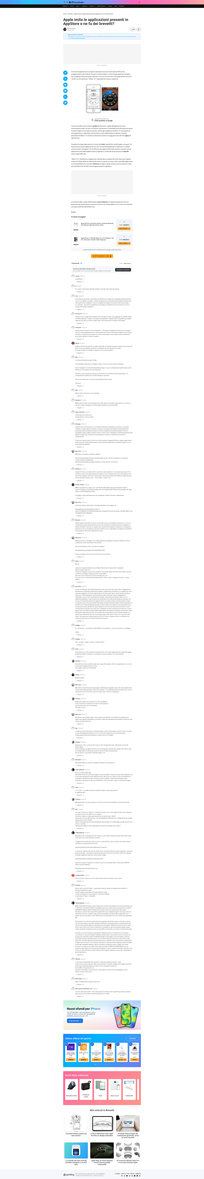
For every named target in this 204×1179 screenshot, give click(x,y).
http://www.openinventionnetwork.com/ (86, 868)
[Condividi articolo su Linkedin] (65, 85)
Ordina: (121, 263)
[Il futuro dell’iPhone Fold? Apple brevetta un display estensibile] (102, 1123)
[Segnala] (83, 282)
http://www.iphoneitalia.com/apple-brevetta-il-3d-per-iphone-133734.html (96, 462)
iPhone (65, 6)
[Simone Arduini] (65, 29)
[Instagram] (129, 1176)
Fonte (73, 212)
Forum (110, 6)
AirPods (84, 6)
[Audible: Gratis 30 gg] (83, 1046)
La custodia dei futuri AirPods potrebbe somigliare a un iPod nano (76, 1162)
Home (65, 14)
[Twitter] (124, 1176)
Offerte (121, 6)
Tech (115, 6)
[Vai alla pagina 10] (109, 1064)
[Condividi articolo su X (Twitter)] (65, 79)
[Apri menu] (85, 2)
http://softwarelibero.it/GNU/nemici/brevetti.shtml (89, 859)
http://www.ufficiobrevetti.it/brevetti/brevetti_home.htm (91, 847)
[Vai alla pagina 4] (100, 1064)
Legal (128, 1173)
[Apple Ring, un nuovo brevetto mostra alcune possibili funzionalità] (102, 1150)
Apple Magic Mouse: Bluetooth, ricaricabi (122, 1054)
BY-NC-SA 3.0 (89, 1175)
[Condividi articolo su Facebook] (65, 73)
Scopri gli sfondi (74, 1021)
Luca (77, 564)
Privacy (132, 1173)
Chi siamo (117, 1173)
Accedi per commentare (123, 269)
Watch (92, 6)
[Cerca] (67, 2)
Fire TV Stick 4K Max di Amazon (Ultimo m (109, 1054)
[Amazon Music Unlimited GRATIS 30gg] (71, 1046)
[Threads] (132, 1176)
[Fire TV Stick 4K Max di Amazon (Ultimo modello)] (109, 1046)
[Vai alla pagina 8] (106, 1064)
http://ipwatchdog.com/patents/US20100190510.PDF (90, 550)
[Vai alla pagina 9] (107, 1064)
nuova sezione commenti (78, 38)
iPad (71, 6)
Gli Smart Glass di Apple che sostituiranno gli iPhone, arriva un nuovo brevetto (128, 1135)
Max (77, 403)
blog (111, 135)
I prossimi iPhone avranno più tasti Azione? (76, 1135)
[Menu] (64, 2)
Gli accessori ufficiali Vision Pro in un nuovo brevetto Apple (128, 1161)
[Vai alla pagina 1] (96, 1064)
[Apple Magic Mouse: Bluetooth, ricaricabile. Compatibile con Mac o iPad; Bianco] (122, 1046)
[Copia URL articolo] (65, 103)
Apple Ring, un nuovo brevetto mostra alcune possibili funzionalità (102, 1162)
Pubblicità (138, 1173)
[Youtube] (127, 1176)
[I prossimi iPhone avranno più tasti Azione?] (76, 1123)
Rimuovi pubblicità (102, 65)
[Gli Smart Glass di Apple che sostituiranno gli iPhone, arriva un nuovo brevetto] (128, 1123)
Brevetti (70, 14)
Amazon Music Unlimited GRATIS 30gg (70, 1054)
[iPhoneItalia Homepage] (76, 2)
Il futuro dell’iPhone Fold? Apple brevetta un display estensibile (102, 1135)
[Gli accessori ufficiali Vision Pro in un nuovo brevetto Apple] (128, 1150)
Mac (77, 6)
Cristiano (79, 688)
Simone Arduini (71, 28)
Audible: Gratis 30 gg (83, 1053)
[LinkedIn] (137, 1176)
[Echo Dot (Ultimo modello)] (135, 1046)
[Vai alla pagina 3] (103, 1102)
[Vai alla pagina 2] (97, 1064)
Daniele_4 (79, 454)
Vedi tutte (132, 1038)
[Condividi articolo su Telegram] (65, 91)
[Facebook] (122, 1176)
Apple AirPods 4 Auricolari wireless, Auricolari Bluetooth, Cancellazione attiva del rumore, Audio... (97, 224)
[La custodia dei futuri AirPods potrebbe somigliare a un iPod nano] (76, 1150)
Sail (77, 906)
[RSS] (140, 1176)
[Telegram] (135, 1176)
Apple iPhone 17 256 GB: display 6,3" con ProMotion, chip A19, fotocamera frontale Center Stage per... (97, 238)
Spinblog (84, 1174)
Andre (78, 678)
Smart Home (101, 6)
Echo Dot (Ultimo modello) (135, 1053)
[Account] (139, 2)
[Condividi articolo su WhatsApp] (65, 97)
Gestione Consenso (98, 1175)
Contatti (123, 1173)
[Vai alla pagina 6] (103, 1064)
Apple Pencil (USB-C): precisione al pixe (96, 1054)
